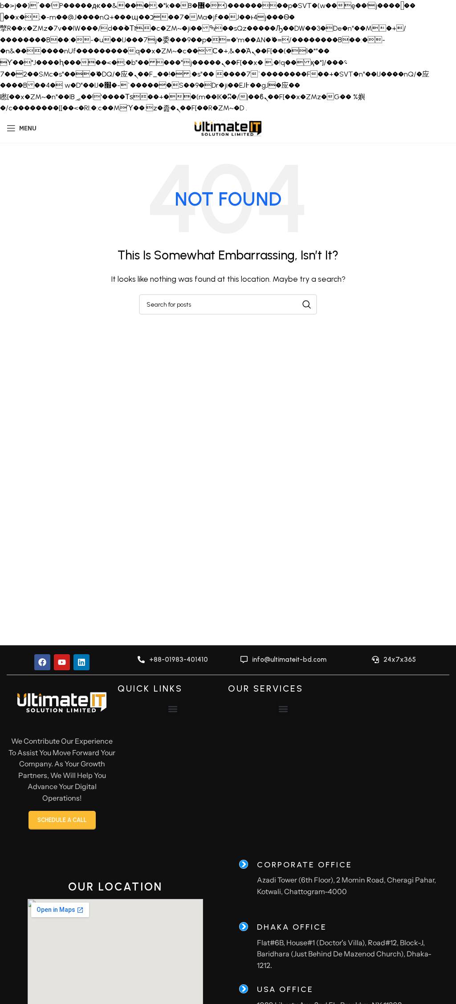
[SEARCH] (307, 304)
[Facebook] (42, 662)
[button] (172, 709)
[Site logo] (228, 127)
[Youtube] (62, 662)
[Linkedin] (81, 662)
